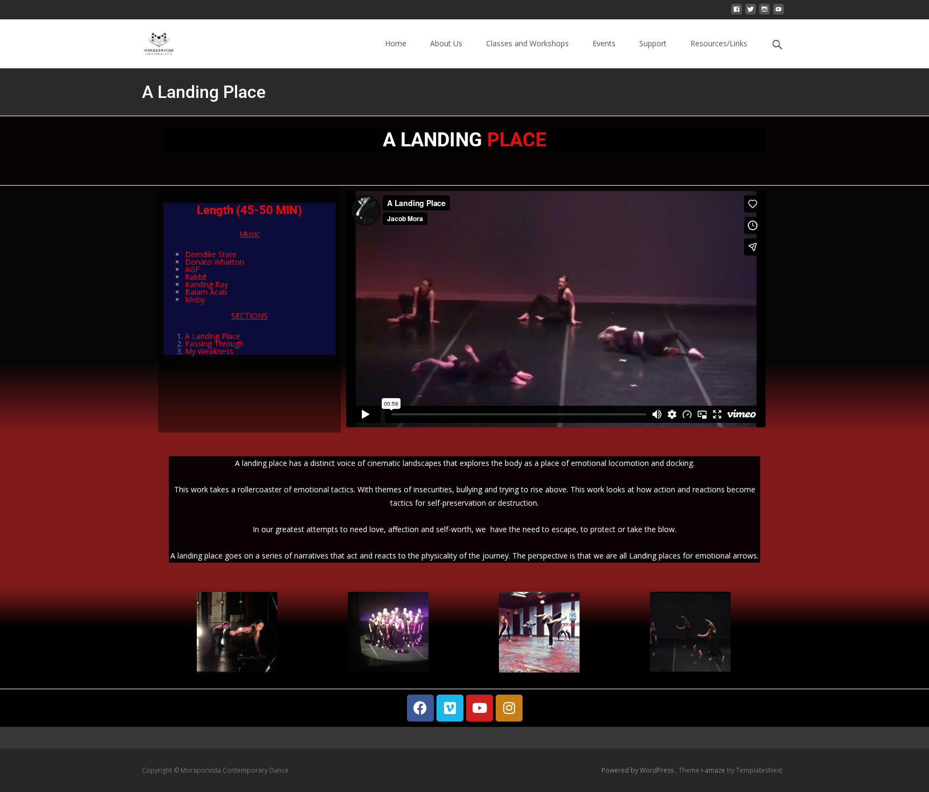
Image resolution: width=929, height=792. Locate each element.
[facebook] (736, 13)
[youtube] (778, 13)
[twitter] (750, 13)
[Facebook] (420, 708)
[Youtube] (479, 708)
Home (395, 43)
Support (653, 43)
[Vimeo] (450, 708)
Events (604, 43)
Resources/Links (718, 43)
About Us (446, 43)
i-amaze (714, 770)
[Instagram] (509, 708)
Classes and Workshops (527, 43)
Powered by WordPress (638, 770)
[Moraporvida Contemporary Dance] (150, 40)
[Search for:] (778, 45)
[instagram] (764, 13)
